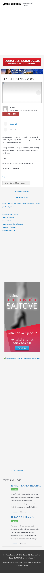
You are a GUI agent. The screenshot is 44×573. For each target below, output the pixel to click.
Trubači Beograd (16, 470)
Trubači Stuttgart (8, 221)
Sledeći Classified (22, 197)
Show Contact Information (15, 183)
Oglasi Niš (13, 124)
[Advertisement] (22, 32)
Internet (15, 512)
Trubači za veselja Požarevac (12, 224)
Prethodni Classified (22, 191)
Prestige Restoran (8, 230)
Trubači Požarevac (8, 227)
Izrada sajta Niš (22, 517)
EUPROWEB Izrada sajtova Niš (24, 558)
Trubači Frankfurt (8, 218)
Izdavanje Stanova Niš (10, 214)
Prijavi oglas (6, 177)
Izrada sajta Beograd (26, 485)
